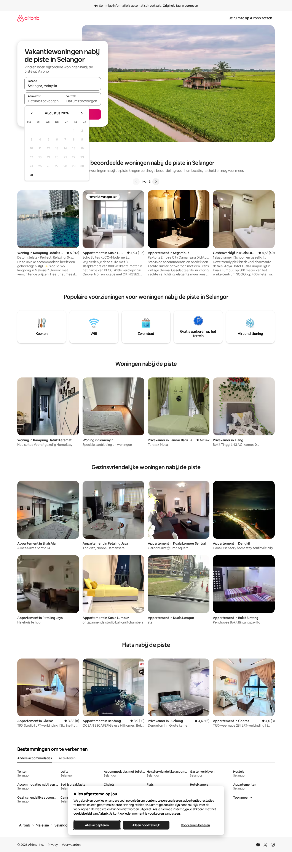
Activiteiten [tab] (67, 758)
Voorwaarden (71, 845)
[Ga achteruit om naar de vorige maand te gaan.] (32, 113)
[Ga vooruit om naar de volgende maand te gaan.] (81, 113)
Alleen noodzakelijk (146, 825)
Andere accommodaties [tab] (34, 758)
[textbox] (43, 101)
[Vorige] (136, 181)
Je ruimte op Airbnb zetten (250, 18)
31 (31, 175)
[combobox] (62, 85)
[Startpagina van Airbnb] (28, 18)
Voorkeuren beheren (195, 825)
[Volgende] (155, 181)
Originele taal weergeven (180, 6)
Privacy (53, 845)
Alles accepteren (97, 825)
